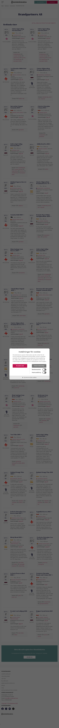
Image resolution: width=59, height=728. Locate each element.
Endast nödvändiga (39, 365)
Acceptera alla (20, 365)
